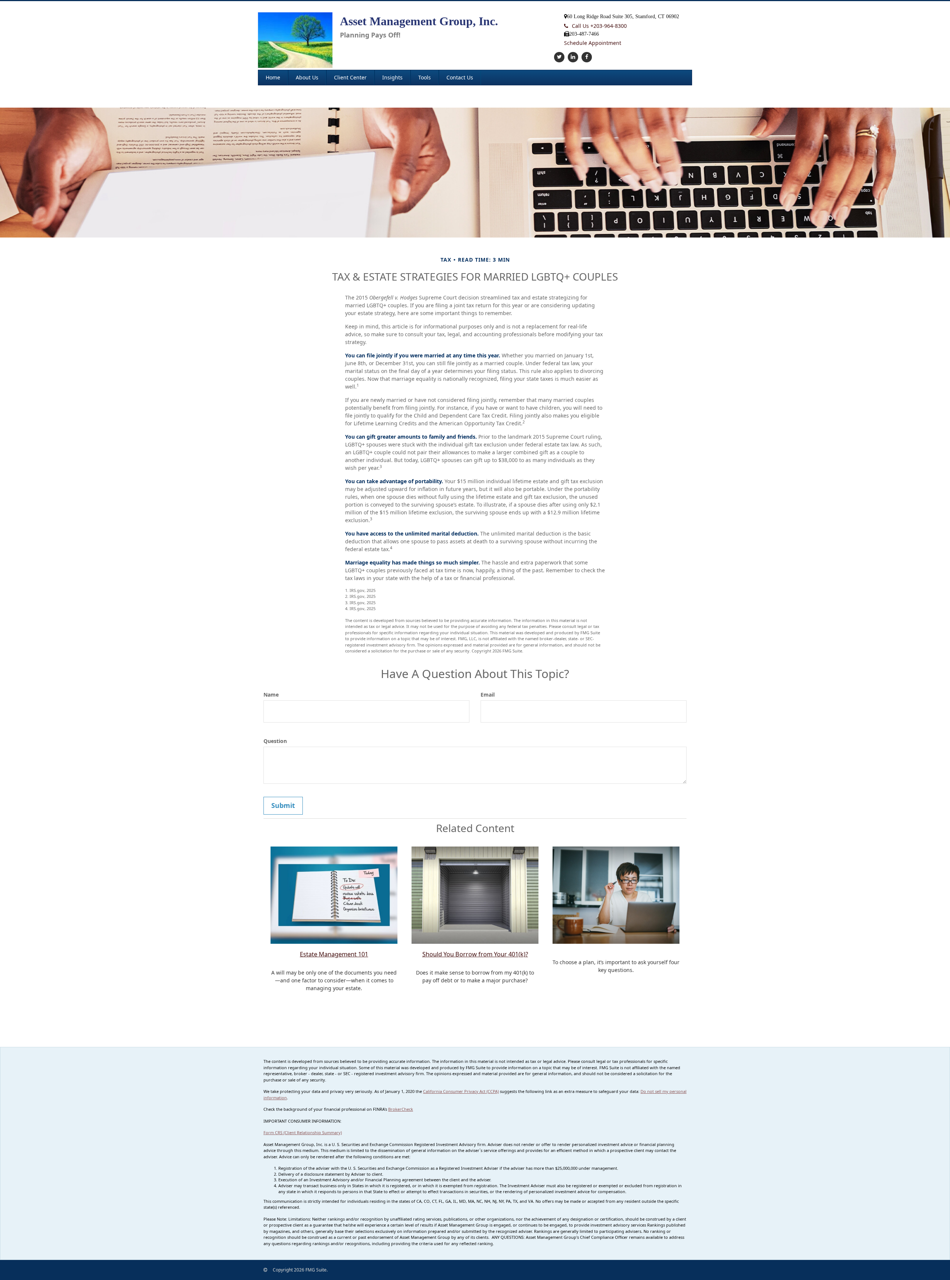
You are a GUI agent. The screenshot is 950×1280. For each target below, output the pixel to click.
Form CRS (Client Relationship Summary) (302, 1132)
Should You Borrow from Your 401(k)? (475, 954)
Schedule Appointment (592, 42)
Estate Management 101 (334, 954)
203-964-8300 (599, 25)
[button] (307, 77)
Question (275, 740)
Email (488, 694)
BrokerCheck (400, 1109)
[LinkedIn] (572, 56)
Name (271, 694)
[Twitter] (558, 56)
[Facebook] (586, 56)
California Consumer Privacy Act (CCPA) (461, 1091)
